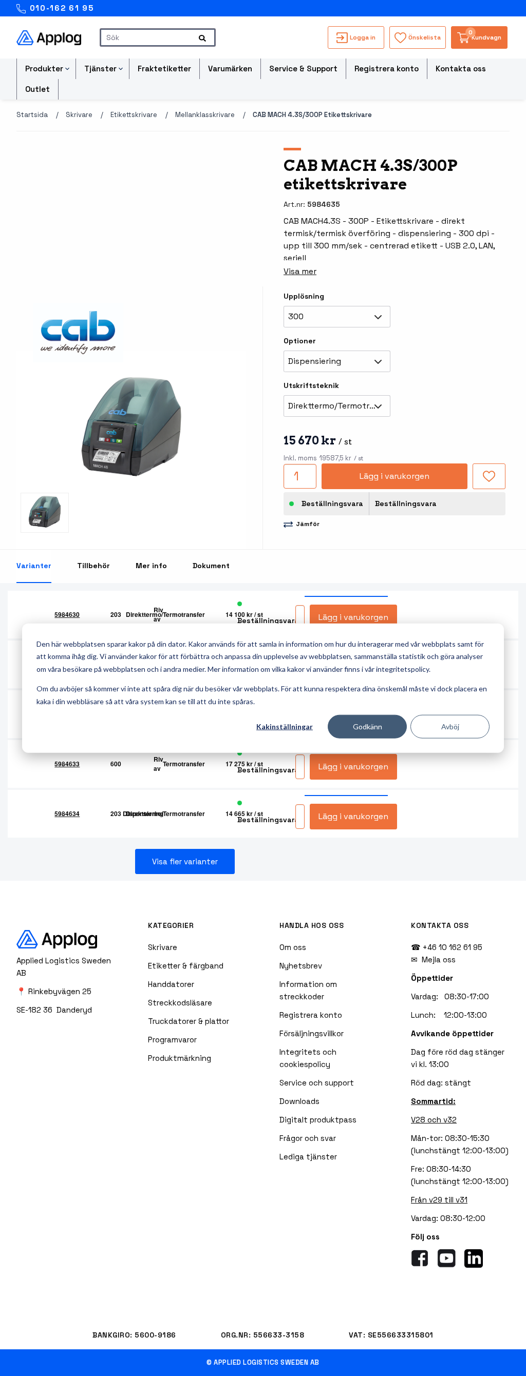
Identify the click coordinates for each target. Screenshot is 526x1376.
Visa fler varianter (185, 861)
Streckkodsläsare (180, 1002)
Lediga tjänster (308, 1156)
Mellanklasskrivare (205, 114)
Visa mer (300, 271)
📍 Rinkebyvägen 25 (53, 991)
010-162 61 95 (60, 8)
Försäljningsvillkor (311, 1033)
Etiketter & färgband (185, 966)
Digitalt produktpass (317, 1120)
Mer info (151, 565)
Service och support (316, 1083)
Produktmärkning (179, 1058)
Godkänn (367, 726)
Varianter (33, 565)
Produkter (44, 68)
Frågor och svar (307, 1138)
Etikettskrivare (133, 114)
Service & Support (303, 68)
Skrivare (79, 114)
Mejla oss (439, 959)
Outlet (37, 89)
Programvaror (172, 1039)
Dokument (211, 565)
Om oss (292, 947)
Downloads (299, 1101)
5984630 (67, 614)
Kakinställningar (284, 726)
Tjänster (100, 68)
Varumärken (230, 68)
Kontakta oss (461, 68)
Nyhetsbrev (300, 966)
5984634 (67, 813)
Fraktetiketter (164, 68)
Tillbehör (93, 565)
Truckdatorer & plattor (188, 1021)
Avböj (450, 726)
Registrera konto (386, 68)
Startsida (32, 114)
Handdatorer (171, 984)
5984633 (67, 763)
